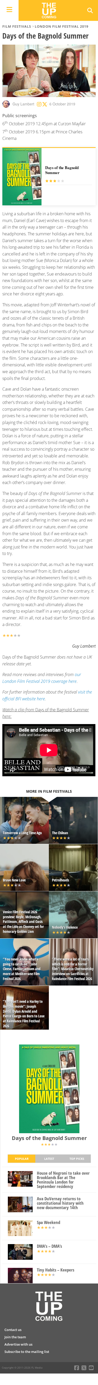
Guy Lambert (23, 103)
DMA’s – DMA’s (49, 1246)
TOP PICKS (77, 1159)
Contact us (12, 1329)
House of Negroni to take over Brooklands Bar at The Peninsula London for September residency (63, 1180)
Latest (49, 1159)
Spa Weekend (48, 1222)
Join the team (15, 1337)
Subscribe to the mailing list (26, 1351)
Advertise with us (18, 1344)
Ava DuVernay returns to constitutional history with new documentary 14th (60, 1203)
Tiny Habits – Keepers (55, 1270)
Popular (21, 1159)
